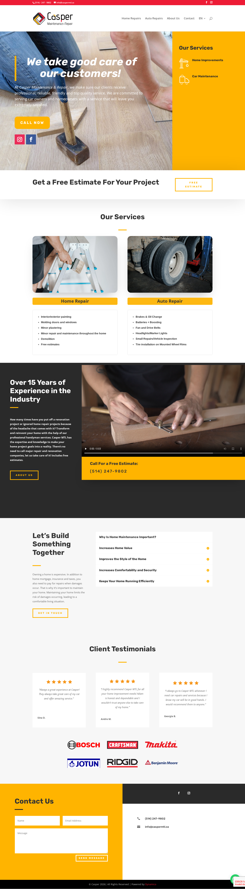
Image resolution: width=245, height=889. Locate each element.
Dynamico (150, 884)
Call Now (32, 122)
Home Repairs (131, 18)
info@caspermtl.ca (157, 826)
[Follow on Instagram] (20, 139)
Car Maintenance (205, 76)
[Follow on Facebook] (31, 139)
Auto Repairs (154, 18)
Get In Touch (50, 613)
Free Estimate (193, 184)
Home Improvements (207, 60)
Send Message (92, 858)
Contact (189, 18)
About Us (173, 18)
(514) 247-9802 (155, 818)
